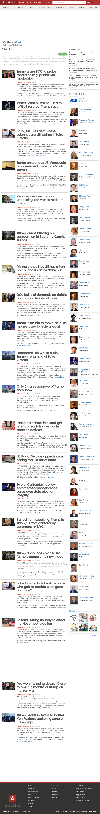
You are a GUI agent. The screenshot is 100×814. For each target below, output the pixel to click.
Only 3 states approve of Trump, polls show (41, 387)
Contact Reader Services (84, 789)
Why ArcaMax (80, 795)
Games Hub (93, 7)
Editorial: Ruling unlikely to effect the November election (41, 621)
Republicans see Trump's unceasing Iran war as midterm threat (40, 199)
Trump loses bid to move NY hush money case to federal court (42, 324)
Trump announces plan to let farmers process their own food (40, 554)
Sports (81, 7)
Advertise (57, 811)
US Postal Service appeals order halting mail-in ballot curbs (40, 457)
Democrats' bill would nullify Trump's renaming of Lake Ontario (37, 356)
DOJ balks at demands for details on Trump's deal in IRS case (42, 296)
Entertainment (19, 7)
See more (95, 635)
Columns (55, 795)
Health (32, 7)
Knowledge (60, 7)
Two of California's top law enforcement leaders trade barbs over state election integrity (37, 489)
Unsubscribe (83, 811)
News (54, 789)
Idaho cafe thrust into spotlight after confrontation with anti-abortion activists (39, 426)
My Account (80, 792)
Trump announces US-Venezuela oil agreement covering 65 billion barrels (41, 166)
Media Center (80, 797)
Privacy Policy (65, 811)
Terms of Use (74, 811)
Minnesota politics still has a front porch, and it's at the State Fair (41, 268)
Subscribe (63, 54)
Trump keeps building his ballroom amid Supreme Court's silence (41, 236)
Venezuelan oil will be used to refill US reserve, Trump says (39, 104)
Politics (71, 7)
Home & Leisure (45, 7)
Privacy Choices (92, 811)
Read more (62, 95)
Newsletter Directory (83, 800)
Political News (26, 82)
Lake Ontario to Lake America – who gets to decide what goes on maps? (41, 586)
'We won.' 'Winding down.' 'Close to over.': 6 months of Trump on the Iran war (41, 687)
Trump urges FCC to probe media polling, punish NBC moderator (37, 74)
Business (6, 7)
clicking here (46, 64)
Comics (54, 792)
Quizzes (54, 797)
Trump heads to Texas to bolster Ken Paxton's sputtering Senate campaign (40, 718)
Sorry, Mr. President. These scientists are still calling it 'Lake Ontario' (40, 134)
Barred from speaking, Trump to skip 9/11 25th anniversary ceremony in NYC (40, 523)
